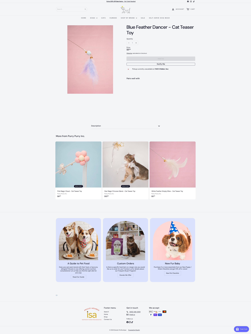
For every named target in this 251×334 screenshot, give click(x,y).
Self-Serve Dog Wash (159, 18)
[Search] (85, 9)
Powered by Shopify (134, 330)
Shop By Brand (128, 18)
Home (83, 18)
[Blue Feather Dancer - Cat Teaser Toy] (161, 88)
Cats (103, 18)
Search (106, 312)
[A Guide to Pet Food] (78, 240)
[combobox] (71, 9)
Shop (105, 317)
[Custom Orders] (125, 240)
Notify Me (161, 64)
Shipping (129, 53)
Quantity (130, 39)
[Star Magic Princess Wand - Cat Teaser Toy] (125, 170)
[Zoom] (90, 59)
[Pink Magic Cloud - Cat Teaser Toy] (78, 170)
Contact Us (108, 319)
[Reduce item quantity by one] (129, 43)
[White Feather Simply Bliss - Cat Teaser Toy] (173, 170)
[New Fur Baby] (172, 240)
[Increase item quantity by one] (136, 43)
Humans (113, 18)
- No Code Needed (121, 1)
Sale (143, 18)
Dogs (93, 18)
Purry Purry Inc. (76, 136)
